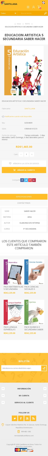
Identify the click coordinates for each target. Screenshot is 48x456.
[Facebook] (21, 418)
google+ (34, 180)
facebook (22, 180)
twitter (26, 180)
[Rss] (33, 418)
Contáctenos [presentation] (23, 203)
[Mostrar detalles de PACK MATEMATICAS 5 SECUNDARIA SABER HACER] (14, 271)
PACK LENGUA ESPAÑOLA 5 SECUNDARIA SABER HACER (13, 331)
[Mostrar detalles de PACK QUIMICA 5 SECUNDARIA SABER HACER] (34, 312)
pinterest (30, 180)
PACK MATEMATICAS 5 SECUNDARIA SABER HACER (13, 289)
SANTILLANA (29, 108)
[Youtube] (27, 418)
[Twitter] (14, 418)
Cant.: (16, 154)
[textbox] (30, 13)
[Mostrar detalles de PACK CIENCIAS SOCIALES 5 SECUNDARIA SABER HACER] (34, 271)
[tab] (24, 197)
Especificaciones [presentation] (24, 196)
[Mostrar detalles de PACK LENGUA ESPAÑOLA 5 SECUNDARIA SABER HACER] (14, 312)
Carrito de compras (39, 7)
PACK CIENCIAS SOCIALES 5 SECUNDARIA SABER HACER (33, 290)
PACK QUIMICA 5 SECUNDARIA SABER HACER (33, 329)
